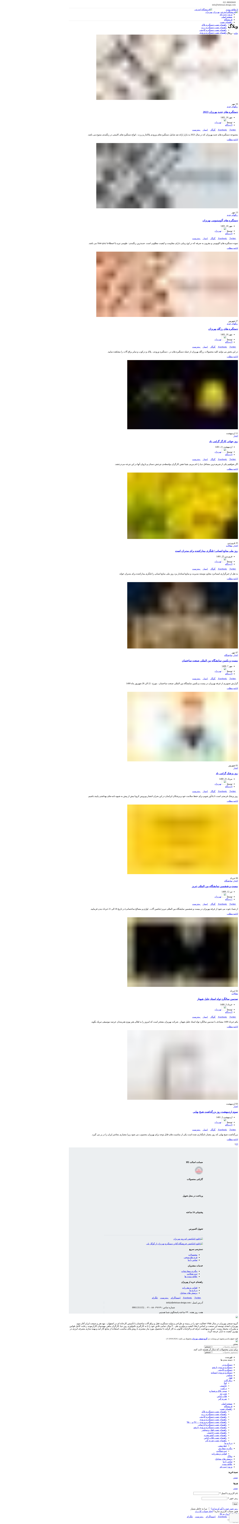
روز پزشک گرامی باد (227, 773)
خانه (236, 33)
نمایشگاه (228, 655)
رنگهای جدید (232, 106)
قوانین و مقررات (189, 1287)
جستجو (208, 1347)
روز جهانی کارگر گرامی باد (223, 441)
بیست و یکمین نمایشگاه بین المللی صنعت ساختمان (210, 660)
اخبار (235, 436)
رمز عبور (233, 1498)
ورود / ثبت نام (226, 1467)
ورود (235, 1504)
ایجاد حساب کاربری (204, 1511)
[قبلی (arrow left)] (237, 1522)
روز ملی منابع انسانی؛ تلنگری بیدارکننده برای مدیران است (206, 550)
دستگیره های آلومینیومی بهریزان (220, 220)
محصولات (192, 1255)
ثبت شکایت (192, 1274)
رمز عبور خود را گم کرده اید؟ (224, 1509)
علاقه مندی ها (191, 1276)
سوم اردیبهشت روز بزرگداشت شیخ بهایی (215, 1111)
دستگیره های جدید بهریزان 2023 (220, 112)
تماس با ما (192, 1260)
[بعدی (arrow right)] (234, 1522)
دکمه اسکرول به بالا (229, 1514)
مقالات (229, 545)
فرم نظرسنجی (190, 1257)
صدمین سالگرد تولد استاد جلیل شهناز (217, 999)
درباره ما (193, 1290)
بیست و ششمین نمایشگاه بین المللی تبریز (215, 886)
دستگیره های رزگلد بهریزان (223, 328)
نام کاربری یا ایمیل (228, 1493)
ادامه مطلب (232, 139)
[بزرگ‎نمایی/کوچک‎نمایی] (228, 1519)
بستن (235, 1477)
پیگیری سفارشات (189, 1271)
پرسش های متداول (188, 1293)
